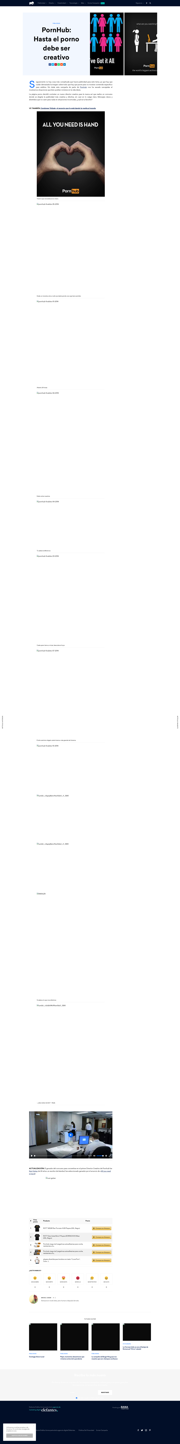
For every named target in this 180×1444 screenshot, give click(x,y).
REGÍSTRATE (90, 730)
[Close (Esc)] (127, 701)
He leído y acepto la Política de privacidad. (91, 735)
